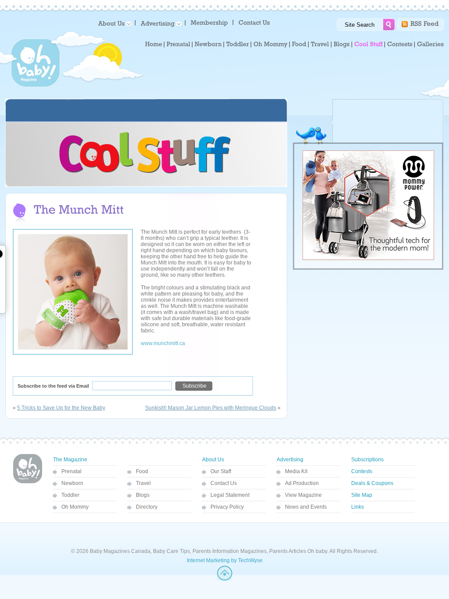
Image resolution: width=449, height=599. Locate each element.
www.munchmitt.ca (163, 343)
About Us (213, 459)
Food (142, 471)
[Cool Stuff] (368, 44)
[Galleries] (430, 44)
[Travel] (320, 44)
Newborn (72, 483)
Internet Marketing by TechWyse (225, 560)
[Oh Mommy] (270, 44)
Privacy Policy (227, 507)
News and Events (306, 507)
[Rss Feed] (424, 23)
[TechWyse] (224, 579)
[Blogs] (342, 44)
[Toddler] (237, 44)
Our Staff (220, 471)
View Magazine (303, 495)
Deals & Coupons (372, 483)
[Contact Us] (255, 22)
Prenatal (71, 471)
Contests (361, 471)
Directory (146, 507)
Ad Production (302, 483)
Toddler (70, 495)
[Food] (299, 44)
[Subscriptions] (209, 22)
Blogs (143, 495)
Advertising (290, 459)
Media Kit (296, 471)
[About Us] (113, 23)
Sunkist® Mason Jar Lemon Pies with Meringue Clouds (210, 408)
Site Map (361, 495)
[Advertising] (159, 23)
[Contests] (400, 44)
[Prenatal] (178, 44)
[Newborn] (208, 44)
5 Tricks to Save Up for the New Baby (61, 408)
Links (357, 507)
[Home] (153, 44)
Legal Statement (229, 495)
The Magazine (70, 459)
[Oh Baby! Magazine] (35, 85)
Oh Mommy (75, 507)
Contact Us (223, 483)
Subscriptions (367, 459)
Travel (143, 483)
